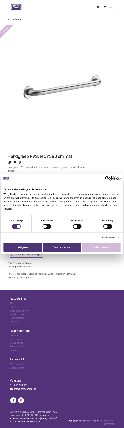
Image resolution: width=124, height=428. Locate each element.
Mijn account (16, 364)
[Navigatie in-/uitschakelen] (111, 7)
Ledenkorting (17, 314)
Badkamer (16, 19)
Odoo (89, 421)
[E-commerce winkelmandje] (98, 7)
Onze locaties (17, 318)
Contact (14, 335)
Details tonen (108, 237)
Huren (13, 307)
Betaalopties (16, 342)
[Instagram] (21, 400)
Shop (12, 303)
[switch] (46, 226)
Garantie (14, 350)
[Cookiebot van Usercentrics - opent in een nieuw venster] (107, 178)
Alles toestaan (101, 247)
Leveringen (16, 339)
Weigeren (23, 247)
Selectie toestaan (62, 247)
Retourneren (16, 346)
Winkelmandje (17, 367)
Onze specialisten (19, 310)
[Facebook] (13, 400)
